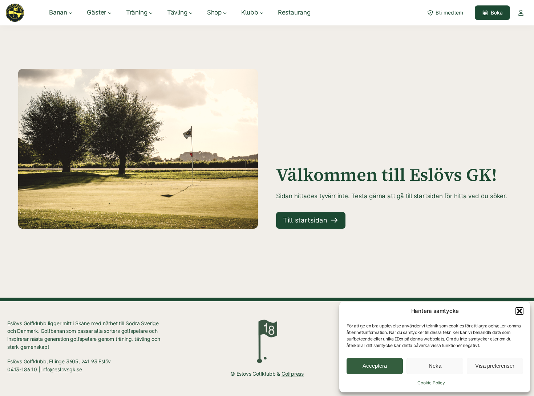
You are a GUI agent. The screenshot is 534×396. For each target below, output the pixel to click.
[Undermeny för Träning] (151, 13)
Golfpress (293, 374)
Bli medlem (449, 12)
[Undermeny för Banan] (70, 13)
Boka (497, 12)
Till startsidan (305, 220)
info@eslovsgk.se (61, 369)
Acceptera (375, 366)
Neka (435, 366)
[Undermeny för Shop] (225, 13)
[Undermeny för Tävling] (191, 13)
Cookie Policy (431, 382)
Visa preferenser (494, 366)
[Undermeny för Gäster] (110, 13)
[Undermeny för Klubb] (261, 13)
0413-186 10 (22, 369)
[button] (519, 311)
